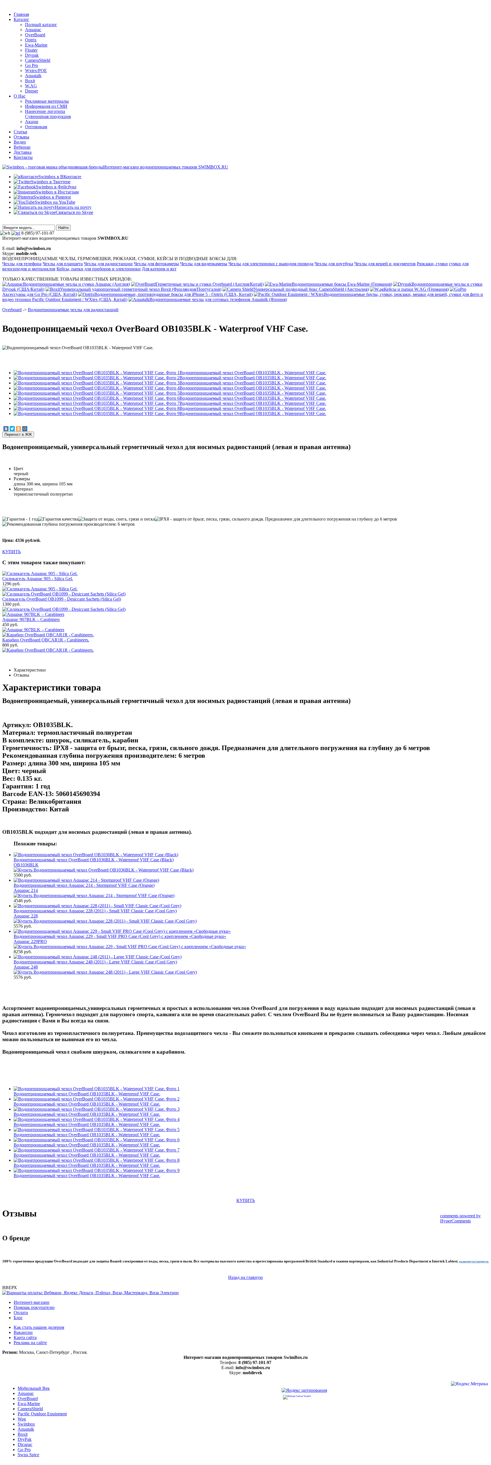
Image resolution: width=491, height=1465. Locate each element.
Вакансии (23, 1332)
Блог (18, 1317)
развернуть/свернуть (474, 1261)
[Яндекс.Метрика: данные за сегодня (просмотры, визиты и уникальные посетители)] (469, 1384)
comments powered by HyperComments (460, 1218)
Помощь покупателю (34, 1307)
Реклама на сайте (30, 1342)
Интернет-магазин (31, 1302)
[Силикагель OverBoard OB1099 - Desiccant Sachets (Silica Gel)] (64, 609)
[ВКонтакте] (6, 428)
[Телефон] (15, 233)
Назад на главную (245, 1277)
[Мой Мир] (24, 428)
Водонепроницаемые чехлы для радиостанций (73, 309)
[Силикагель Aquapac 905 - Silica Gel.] (40, 588)
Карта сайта (25, 1337)
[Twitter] (12, 428)
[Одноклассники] (18, 428)
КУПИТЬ (11, 551)
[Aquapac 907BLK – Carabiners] (33, 629)
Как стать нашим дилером (39, 1327)
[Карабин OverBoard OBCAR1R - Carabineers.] (48, 650)
